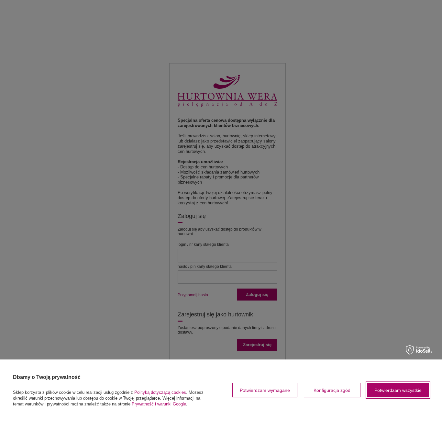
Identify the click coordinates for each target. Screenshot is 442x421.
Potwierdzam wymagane (265, 390)
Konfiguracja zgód (332, 390)
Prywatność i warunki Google (159, 404)
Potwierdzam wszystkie (398, 390)
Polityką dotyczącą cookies (160, 392)
